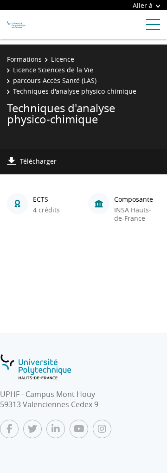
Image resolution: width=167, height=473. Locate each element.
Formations (24, 59)
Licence (62, 59)
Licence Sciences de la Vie (53, 69)
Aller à (143, 5)
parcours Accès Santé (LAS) (54, 80)
